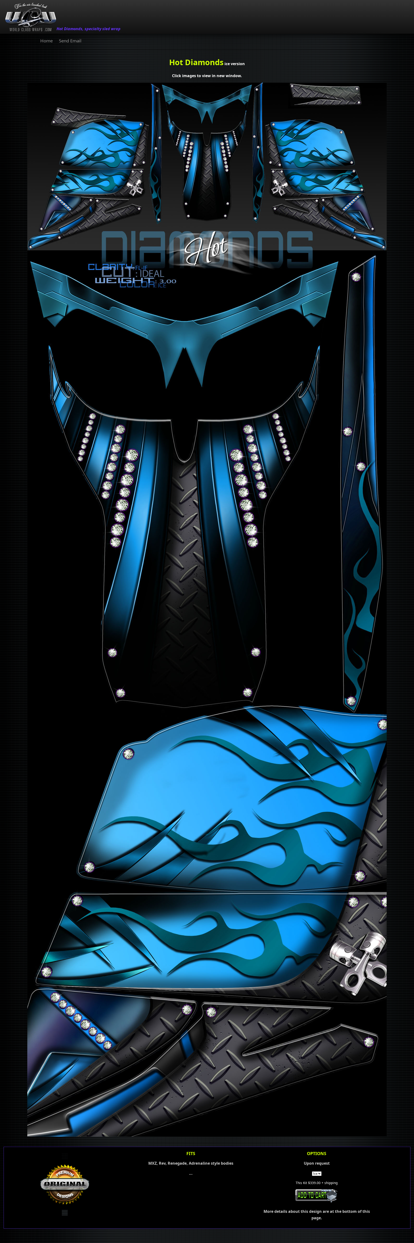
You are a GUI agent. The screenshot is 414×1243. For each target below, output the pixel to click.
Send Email (70, 41)
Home (46, 41)
